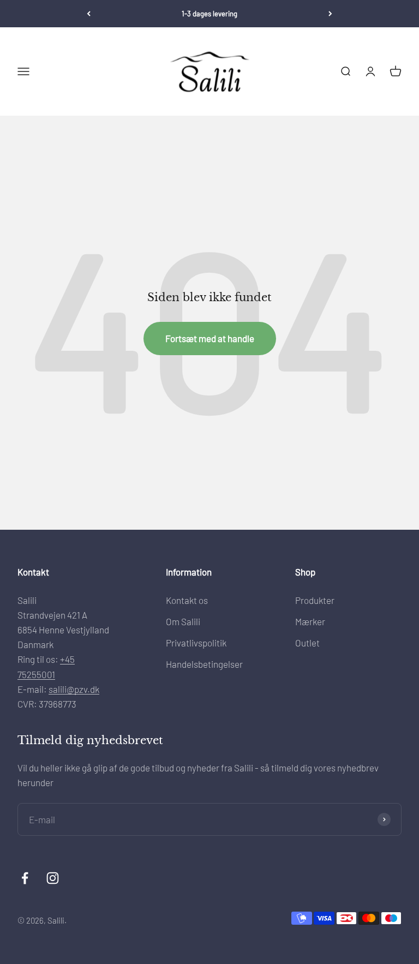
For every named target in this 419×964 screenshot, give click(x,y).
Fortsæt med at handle (209, 338)
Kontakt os (187, 600)
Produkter (314, 600)
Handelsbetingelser (204, 663)
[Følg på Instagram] (52, 878)
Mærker (310, 621)
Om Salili (183, 621)
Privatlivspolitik (196, 642)
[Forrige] (89, 14)
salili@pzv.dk (74, 689)
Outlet (307, 642)
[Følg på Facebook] (24, 878)
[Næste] (330, 14)
